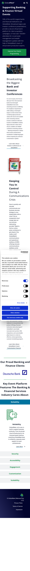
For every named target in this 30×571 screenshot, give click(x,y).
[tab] (15, 402)
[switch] (25, 286)
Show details (21, 303)
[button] (24, 2)
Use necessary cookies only (15, 317)
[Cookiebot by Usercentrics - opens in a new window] (21, 252)
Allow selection (15, 312)
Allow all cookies (15, 308)
